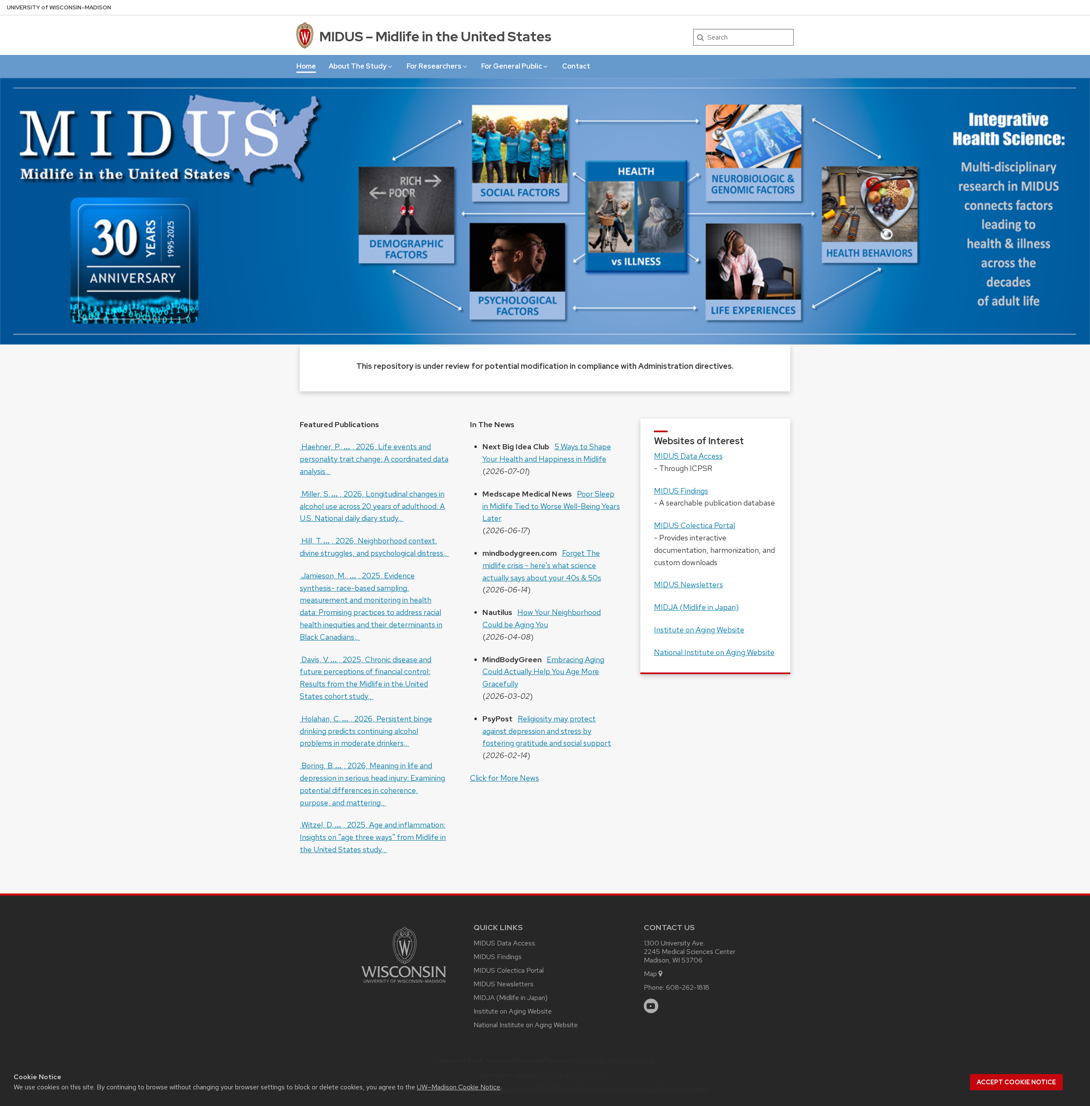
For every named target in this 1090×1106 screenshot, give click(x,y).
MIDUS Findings (681, 491)
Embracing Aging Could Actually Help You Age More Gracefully (543, 672)
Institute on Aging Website (699, 630)
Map (650, 973)
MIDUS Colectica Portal (694, 525)
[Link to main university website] (403, 984)
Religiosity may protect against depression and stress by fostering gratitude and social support (546, 731)
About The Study (358, 66)
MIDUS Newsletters (688, 584)
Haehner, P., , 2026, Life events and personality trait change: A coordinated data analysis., (374, 459)
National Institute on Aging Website (714, 652)
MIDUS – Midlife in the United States (435, 36)
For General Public (511, 66)
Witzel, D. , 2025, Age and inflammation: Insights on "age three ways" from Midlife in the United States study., (373, 837)
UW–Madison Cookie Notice (458, 1087)
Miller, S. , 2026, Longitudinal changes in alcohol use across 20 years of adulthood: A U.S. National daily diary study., (372, 506)
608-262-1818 (687, 987)
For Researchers (434, 66)
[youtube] (651, 1006)
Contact (576, 66)
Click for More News (504, 778)
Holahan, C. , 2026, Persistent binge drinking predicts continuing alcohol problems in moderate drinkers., (366, 731)
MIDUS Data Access (688, 456)
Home (306, 66)
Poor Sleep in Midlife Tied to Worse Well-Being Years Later (551, 506)
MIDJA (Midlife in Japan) (696, 607)
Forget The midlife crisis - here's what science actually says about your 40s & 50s (541, 565)
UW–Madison (59, 7)
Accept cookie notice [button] (1016, 1082)
